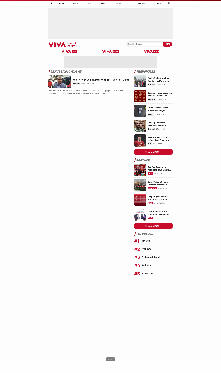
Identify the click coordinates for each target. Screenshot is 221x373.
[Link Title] (59, 81)
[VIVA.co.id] (63, 44)
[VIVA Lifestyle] (110, 51)
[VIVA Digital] (69, 51)
